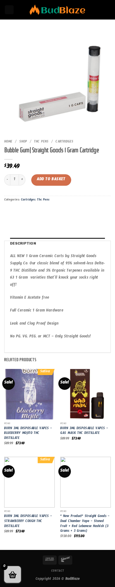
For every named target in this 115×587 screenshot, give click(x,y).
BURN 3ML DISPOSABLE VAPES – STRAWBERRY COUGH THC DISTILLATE (28, 521)
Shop (23, 142)
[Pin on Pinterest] (49, 213)
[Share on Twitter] (29, 213)
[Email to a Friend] (39, 213)
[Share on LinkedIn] (59, 213)
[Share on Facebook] (19, 213)
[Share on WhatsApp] (9, 213)
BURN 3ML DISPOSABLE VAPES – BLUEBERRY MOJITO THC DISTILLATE (28, 434)
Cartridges (64, 142)
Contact (57, 571)
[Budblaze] (57, 10)
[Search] (9, 10)
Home (8, 142)
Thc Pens (41, 142)
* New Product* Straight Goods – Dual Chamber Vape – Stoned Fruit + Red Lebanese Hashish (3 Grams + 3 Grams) (84, 524)
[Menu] (107, 9)
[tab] (57, 243)
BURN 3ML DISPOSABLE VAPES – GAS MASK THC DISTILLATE (84, 431)
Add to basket (51, 179)
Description (23, 243)
